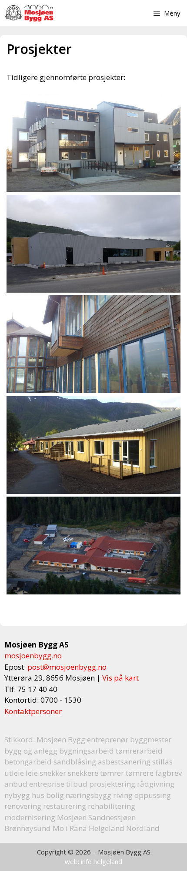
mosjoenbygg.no (33, 656)
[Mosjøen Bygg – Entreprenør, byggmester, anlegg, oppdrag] (29, 13)
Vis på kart (120, 678)
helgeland (108, 861)
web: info (78, 861)
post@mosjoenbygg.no (67, 667)
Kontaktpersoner (33, 711)
